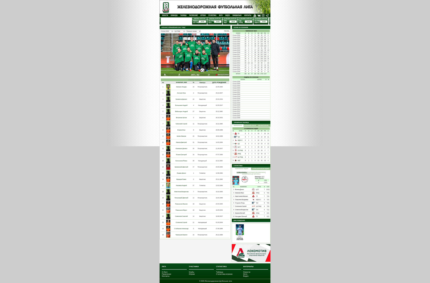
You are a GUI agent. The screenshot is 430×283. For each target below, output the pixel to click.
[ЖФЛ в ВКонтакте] (254, 15)
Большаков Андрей (181, 105)
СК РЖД (240, 150)
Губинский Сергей (181, 124)
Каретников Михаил (241, 196)
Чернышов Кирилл (181, 235)
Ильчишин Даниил (181, 148)
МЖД (239, 154)
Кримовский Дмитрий (181, 167)
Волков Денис (239, 189)
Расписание (193, 15)
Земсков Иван (239, 193)
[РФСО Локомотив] (251, 261)
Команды (174, 15)
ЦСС (239, 147)
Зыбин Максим (181, 136)
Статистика (212, 15)
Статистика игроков (224, 274)
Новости (165, 15)
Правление (166, 274)
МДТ (239, 160)
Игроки (203, 15)
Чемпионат (237, 125)
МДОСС (240, 140)
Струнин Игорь (240, 203)
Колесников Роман (181, 161)
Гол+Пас (256, 174)
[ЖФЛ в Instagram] (263, 15)
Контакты (247, 15)
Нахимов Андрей (181, 185)
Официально (237, 15)
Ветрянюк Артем (181, 117)
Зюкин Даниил (259, 178)
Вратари (262, 172)
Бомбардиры (242, 172)
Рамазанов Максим (181, 204)
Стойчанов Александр (181, 228)
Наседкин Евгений (241, 216)
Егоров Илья (181, 130)
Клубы (191, 272)
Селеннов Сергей (181, 222)
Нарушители (253, 172)
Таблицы (183, 15)
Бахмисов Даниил (181, 99)
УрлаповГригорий (239, 239)
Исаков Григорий (181, 154)
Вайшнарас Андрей (181, 111)
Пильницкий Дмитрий (181, 198)
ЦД (239, 143)
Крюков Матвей (240, 213)
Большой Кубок (250, 125)
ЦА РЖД (240, 157)
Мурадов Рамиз (181, 179)
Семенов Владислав (241, 209)
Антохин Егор (181, 93)
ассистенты (247, 174)
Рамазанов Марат (181, 210)
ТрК (239, 137)
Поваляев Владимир (241, 199)
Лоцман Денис (181, 173)
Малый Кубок (263, 125)
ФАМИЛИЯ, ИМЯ (181, 82)
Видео (227, 15)
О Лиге (165, 272)
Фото (221, 15)
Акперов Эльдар (181, 87)
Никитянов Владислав (181, 191)
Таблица (219, 272)
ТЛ (238, 133)
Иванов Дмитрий (181, 142)
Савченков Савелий (181, 216)
